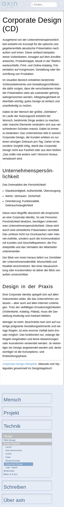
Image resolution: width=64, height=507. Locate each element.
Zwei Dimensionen (13, 450)
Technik (12, 425)
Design (8, 436)
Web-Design (10, 440)
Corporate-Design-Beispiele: (20, 363)
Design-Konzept (12, 460)
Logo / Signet (11, 467)
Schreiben (15, 486)
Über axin (14, 499)
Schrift (8, 454)
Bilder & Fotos (10, 474)
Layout (8, 447)
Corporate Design (14, 464)
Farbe (8, 457)
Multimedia (9, 471)
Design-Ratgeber (12, 443)
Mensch (12, 399)
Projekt (11, 412)
